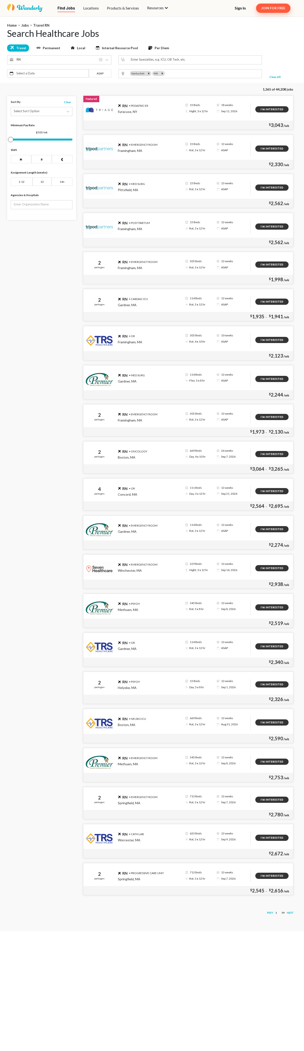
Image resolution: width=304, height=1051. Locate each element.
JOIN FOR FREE (273, 8)
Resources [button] (155, 8)
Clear (67, 102)
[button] (157, 8)
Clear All (274, 77)
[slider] (10, 139)
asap (100, 73)
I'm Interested (272, 109)
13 (42, 182)
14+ (62, 182)
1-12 (21, 182)
